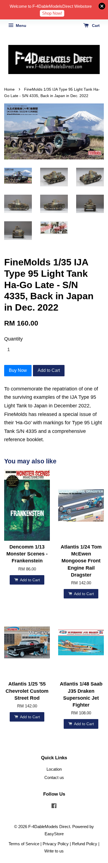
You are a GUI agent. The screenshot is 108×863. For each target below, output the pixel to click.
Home (9, 89)
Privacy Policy (56, 843)
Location (54, 769)
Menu (20, 25)
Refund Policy (84, 843)
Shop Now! (52, 13)
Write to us (54, 851)
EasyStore (54, 833)
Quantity (13, 339)
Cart (95, 25)
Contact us (54, 777)
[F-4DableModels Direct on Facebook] (54, 806)
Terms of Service (24, 843)
